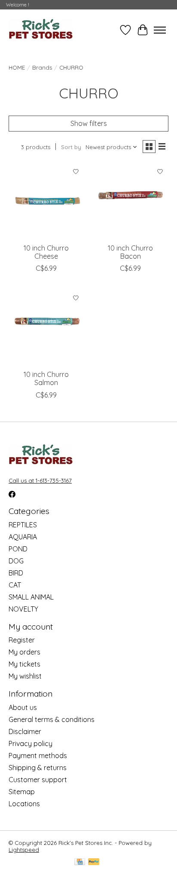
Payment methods (38, 755)
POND (18, 549)
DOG (16, 561)
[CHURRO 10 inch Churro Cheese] (46, 201)
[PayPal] (93, 862)
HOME (17, 67)
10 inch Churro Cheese (46, 252)
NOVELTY (23, 609)
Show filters (88, 123)
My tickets (24, 664)
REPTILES (23, 524)
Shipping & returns (38, 767)
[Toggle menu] (159, 30)
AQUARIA (23, 536)
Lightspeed (24, 849)
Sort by (71, 147)
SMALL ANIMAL (31, 597)
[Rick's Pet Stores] (41, 30)
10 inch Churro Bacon (130, 252)
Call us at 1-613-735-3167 (40, 480)
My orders (24, 652)
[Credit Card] (79, 862)
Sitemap (22, 791)
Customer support (38, 779)
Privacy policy (30, 743)
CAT (15, 585)
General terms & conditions (52, 719)
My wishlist (25, 676)
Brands (42, 67)
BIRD (16, 573)
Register (22, 640)
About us (23, 707)
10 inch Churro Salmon (46, 378)
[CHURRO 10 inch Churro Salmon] (46, 327)
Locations (24, 803)
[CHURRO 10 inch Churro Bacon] (130, 201)
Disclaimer (25, 731)
